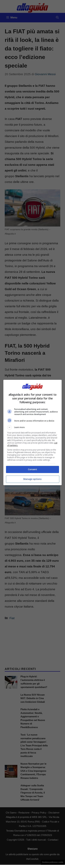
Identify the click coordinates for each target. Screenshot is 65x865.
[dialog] (32, 432)
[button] (32, 427)
